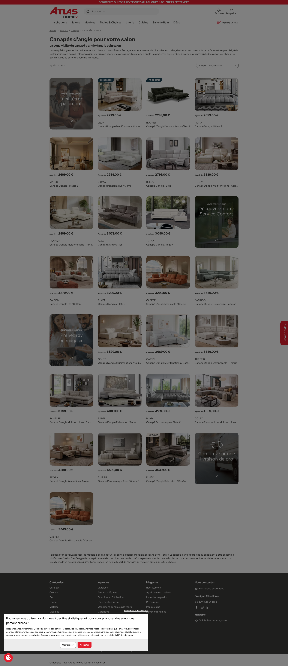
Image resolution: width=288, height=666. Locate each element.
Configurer (68, 644)
